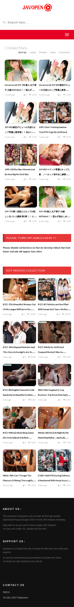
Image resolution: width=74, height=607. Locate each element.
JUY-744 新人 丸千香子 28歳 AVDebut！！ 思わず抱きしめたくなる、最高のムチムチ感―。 (54, 216)
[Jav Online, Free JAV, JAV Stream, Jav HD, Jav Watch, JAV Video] (37, 7)
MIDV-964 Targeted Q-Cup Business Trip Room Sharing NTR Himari (54, 395)
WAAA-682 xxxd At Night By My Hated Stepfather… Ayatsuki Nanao (53, 437)
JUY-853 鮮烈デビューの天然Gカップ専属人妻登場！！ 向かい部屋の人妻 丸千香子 (20, 132)
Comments (64, 52)
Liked (52, 52)
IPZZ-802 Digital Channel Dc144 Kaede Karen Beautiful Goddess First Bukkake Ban (18, 395)
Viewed (43, 52)
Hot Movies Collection (25, 270)
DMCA (6, 592)
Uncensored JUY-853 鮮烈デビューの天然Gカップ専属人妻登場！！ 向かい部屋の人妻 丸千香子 (55, 90)
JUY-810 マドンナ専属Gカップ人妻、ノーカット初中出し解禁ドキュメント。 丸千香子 (54, 174)
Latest (33, 52)
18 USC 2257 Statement (15, 597)
